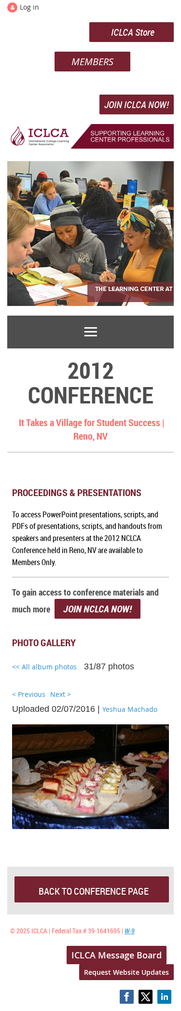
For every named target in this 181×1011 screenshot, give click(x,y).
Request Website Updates (126, 972)
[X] (146, 997)
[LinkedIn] (164, 997)
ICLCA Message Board (116, 955)
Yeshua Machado (129, 709)
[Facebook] (127, 997)
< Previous (28, 694)
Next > (60, 694)
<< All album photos (44, 666)
